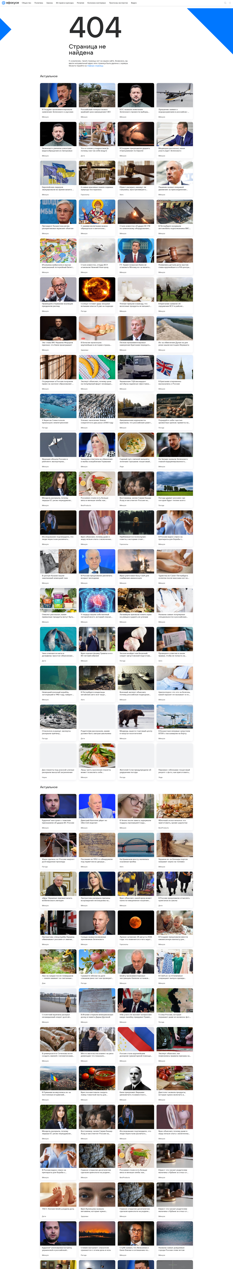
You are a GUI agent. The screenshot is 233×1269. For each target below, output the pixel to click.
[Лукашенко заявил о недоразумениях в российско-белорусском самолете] (175, 101)
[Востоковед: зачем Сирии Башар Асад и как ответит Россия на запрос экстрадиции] (136, 490)
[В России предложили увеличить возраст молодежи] (97, 567)
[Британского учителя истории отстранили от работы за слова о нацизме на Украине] (136, 800)
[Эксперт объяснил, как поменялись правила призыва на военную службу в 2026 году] (175, 1200)
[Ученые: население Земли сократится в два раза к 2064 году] (97, 412)
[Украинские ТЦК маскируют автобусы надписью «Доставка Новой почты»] (136, 373)
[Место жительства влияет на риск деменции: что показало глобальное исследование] (97, 1200)
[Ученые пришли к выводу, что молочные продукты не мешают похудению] (136, 295)
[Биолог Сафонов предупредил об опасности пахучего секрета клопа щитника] (136, 878)
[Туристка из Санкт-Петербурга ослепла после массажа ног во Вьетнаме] (175, 567)
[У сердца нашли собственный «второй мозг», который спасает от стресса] (97, 606)
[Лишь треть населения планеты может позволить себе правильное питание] (97, 761)
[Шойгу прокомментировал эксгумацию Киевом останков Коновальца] (136, 1123)
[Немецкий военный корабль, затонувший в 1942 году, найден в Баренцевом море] (58, 684)
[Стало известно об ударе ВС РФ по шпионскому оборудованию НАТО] (136, 218)
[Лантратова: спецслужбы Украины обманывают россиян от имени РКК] (58, 1084)
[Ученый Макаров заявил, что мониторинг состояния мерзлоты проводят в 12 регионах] (175, 839)
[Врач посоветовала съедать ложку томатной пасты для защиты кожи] (97, 1239)
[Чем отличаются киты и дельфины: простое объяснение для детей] (58, 645)
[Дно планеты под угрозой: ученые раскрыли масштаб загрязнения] (58, 761)
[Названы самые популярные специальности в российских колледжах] (175, 606)
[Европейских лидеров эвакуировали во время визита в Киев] (58, 179)
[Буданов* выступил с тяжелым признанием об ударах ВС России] (58, 967)
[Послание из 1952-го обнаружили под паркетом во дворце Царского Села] (97, 1006)
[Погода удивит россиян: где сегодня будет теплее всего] (175, 490)
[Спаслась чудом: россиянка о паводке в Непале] (136, 917)
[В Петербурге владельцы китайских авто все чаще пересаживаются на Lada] (97, 684)
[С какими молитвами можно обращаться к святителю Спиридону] (97, 218)
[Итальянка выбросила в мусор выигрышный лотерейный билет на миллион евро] (58, 256)
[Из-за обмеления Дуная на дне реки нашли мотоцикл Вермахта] (175, 334)
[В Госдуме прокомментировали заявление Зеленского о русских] (58, 101)
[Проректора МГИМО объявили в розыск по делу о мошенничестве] (58, 800)
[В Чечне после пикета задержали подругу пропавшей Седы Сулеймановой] (136, 967)
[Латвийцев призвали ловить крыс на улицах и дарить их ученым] (136, 606)
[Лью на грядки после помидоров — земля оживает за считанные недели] (58, 1123)
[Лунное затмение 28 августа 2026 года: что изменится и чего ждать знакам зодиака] (136, 1084)
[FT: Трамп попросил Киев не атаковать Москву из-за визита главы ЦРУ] (136, 256)
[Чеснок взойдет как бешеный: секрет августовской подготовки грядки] (136, 645)
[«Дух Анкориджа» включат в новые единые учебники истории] (97, 839)
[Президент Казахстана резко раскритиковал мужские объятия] (58, 218)
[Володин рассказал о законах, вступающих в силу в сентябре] (97, 878)
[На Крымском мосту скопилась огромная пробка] (136, 1006)
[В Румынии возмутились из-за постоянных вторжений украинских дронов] (58, 1239)
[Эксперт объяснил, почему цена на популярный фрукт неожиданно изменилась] (97, 373)
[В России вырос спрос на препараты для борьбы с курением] (175, 528)
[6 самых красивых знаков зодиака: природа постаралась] (97, 179)
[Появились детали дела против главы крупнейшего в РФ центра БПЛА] (175, 256)
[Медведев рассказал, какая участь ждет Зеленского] (175, 140)
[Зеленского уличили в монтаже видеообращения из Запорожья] (58, 140)
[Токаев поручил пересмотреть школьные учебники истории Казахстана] (58, 839)
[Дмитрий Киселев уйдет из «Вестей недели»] (97, 967)
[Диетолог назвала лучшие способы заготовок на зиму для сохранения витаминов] (58, 878)
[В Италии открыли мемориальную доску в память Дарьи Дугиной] (97, 1162)
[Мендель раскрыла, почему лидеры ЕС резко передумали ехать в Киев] (58, 490)
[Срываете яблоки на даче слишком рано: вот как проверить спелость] (97, 1123)
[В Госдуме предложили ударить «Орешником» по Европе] (136, 140)
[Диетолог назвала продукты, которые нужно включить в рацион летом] (175, 1239)
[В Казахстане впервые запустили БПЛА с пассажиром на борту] (175, 723)
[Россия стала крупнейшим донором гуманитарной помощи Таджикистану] (136, 1200)
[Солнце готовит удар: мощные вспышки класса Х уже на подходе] (97, 295)
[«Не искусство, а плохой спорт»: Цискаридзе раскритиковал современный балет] (175, 878)
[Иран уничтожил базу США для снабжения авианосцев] (136, 567)
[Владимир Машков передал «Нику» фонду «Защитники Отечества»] (97, 917)
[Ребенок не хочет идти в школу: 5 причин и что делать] (136, 839)
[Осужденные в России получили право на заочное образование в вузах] (58, 373)
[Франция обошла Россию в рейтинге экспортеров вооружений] (58, 451)
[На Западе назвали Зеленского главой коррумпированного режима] (175, 451)
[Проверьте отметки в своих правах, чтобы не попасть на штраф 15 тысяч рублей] (175, 645)
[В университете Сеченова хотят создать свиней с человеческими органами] (58, 1200)
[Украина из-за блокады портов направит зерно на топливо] (175, 1006)
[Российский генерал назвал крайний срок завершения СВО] (97, 101)
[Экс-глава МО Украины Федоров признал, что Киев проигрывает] (58, 334)
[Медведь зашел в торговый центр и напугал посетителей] (136, 723)
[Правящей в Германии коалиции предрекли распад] (58, 295)
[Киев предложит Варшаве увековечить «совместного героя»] (136, 1239)
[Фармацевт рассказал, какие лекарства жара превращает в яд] (175, 917)
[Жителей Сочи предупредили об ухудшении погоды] (136, 761)
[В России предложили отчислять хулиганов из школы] (175, 1045)
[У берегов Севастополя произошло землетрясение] (58, 412)
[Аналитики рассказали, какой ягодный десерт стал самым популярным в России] (97, 800)
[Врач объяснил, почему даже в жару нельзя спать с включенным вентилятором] (97, 528)
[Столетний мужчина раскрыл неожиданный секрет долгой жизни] (58, 1162)
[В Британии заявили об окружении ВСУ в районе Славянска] (175, 295)
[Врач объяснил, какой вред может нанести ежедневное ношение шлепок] (136, 1045)
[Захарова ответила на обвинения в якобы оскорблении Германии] (97, 451)
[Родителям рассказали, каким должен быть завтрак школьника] (97, 723)
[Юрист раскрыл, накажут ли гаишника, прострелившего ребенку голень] (136, 179)
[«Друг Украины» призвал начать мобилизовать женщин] (58, 1045)
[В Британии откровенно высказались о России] (175, 373)
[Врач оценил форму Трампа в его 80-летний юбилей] (97, 645)
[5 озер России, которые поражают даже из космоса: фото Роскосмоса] (175, 1162)
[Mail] (3, 3)
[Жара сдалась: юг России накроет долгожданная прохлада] (58, 1006)
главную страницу (95, 66)
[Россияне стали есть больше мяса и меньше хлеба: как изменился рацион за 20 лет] (97, 490)
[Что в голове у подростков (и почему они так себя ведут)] (97, 140)
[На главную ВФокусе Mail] (12, 3)
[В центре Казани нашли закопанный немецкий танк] (58, 567)
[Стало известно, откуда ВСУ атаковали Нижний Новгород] (97, 256)
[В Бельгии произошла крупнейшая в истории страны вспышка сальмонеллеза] (97, 334)
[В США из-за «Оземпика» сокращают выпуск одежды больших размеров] (175, 1123)
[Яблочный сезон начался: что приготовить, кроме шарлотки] (175, 967)
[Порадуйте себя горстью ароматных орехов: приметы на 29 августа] (175, 412)
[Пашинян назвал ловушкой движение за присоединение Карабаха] (175, 179)
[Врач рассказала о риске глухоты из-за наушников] (175, 800)
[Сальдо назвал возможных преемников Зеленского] (97, 1084)
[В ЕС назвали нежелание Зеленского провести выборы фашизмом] (136, 101)
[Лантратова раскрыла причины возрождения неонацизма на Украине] (97, 1045)
